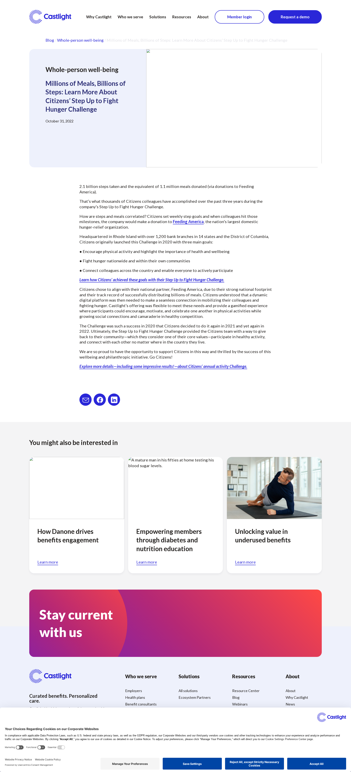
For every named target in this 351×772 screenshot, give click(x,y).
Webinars (240, 704)
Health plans (135, 697)
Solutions (157, 16)
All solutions (188, 690)
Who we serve (130, 16)
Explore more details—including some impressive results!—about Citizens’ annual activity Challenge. (163, 366)
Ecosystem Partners (195, 697)
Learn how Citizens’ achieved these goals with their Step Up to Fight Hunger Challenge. (151, 279)
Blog (50, 40)
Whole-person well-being (80, 40)
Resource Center (246, 690)
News (290, 704)
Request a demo (295, 16)
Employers (133, 690)
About (203, 16)
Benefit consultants (141, 704)
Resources (181, 16)
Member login (239, 16)
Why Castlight (99, 16)
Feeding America (188, 221)
